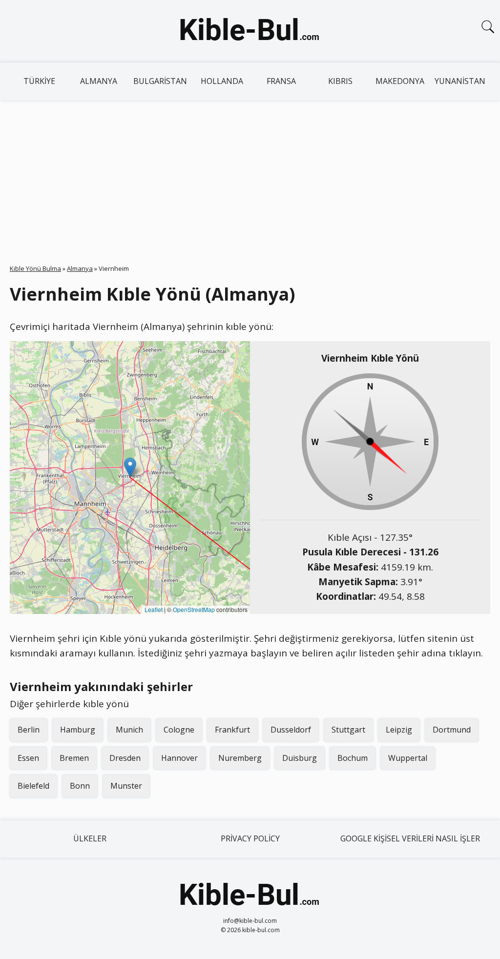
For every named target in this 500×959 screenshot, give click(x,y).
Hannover (179, 758)
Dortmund (452, 729)
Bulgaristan (160, 81)
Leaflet (154, 609)
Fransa (281, 81)
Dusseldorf (291, 729)
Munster (126, 785)
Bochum (352, 758)
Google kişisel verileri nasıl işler (410, 838)
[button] (130, 467)
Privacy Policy (250, 838)
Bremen (74, 758)
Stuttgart (348, 729)
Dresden (125, 758)
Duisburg (299, 758)
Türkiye (39, 81)
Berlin (29, 729)
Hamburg (77, 729)
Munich (129, 729)
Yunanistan (460, 81)
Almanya (98, 81)
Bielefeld (33, 785)
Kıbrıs (340, 81)
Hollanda (222, 81)
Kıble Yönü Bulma (35, 268)
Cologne (179, 729)
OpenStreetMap (194, 609)
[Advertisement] (250, 173)
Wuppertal (407, 758)
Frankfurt (232, 729)
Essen (28, 758)
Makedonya (399, 81)
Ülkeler (89, 838)
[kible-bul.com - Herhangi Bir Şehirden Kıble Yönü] (250, 31)
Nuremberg (240, 758)
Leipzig (399, 729)
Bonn (80, 785)
